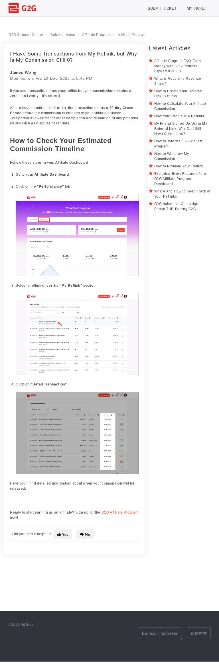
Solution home (62, 35)
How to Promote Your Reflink (178, 166)
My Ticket (197, 8)
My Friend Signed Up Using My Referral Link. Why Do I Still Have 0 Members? (180, 129)
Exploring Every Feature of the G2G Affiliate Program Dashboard (180, 179)
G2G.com (29, 624)
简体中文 (199, 633)
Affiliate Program (96, 35)
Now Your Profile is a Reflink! (179, 116)
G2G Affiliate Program (120, 512)
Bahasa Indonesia (160, 633)
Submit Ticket (162, 8)
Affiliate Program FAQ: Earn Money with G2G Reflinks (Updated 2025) (177, 66)
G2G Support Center (26, 35)
